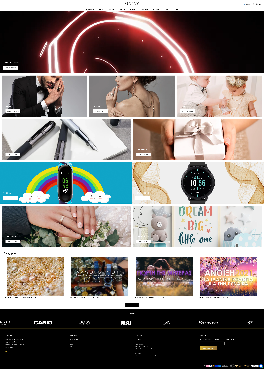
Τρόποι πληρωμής (139, 344)
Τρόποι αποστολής (139, 341)
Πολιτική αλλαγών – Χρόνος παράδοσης (144, 348)
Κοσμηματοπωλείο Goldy (14, 365)
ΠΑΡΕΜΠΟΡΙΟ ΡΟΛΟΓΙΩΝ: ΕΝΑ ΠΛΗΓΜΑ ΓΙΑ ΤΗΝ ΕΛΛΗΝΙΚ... (85, 297)
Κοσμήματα (73, 348)
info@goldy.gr (12, 341)
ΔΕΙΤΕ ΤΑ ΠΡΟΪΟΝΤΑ (10, 67)
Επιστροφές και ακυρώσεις (141, 346)
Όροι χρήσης (138, 339)
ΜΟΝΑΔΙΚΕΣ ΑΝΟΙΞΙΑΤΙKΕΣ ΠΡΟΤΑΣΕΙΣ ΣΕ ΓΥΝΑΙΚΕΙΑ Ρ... (213, 297)
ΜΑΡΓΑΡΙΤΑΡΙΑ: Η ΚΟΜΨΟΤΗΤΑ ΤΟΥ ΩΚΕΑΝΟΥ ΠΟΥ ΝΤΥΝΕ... (21, 297)
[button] (91, 9)
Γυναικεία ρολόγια (74, 341)
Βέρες (71, 344)
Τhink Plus (29, 365)
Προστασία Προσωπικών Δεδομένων (144, 351)
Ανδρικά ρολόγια (74, 339)
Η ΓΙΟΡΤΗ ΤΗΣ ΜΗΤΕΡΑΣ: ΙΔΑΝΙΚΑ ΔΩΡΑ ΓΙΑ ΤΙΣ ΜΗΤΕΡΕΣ (149, 297)
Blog (71, 353)
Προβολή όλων (132, 305)
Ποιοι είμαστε (138, 353)
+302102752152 (14, 342)
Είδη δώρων (73, 351)
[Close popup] (261, 360)
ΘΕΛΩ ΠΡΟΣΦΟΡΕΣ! (208, 348)
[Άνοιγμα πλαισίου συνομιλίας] (261, 366)
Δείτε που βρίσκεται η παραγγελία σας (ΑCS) (145, 355)
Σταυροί (72, 346)
